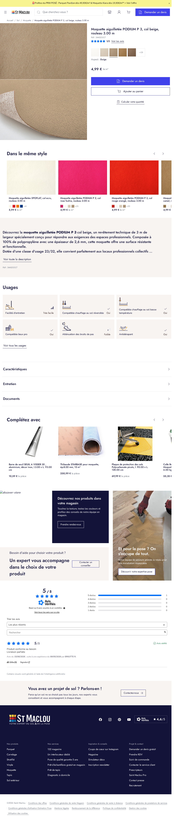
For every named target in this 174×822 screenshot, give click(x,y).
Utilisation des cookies (18, 813)
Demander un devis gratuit (142, 749)
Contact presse (136, 780)
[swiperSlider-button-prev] (154, 154)
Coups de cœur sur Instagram (103, 749)
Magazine (93, 754)
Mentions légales (61, 808)
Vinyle (10, 765)
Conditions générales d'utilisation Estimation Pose (29, 808)
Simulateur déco (96, 759)
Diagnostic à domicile (59, 775)
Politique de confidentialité (114, 808)
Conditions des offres (37, 803)
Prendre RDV (135, 754)
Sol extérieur (13, 780)
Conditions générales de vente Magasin (67, 803)
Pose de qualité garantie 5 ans (63, 759)
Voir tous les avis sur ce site (46, 612)
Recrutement (135, 785)
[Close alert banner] (169, 3)
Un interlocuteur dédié (59, 754)
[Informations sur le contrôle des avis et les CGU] (64, 608)
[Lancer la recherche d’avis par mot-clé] (165, 632)
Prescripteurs (135, 770)
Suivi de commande (139, 759)
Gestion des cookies (138, 808)
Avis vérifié (162, 643)
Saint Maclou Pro (137, 775)
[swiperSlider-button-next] (163, 154)
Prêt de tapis (54, 770)
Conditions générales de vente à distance (105, 803)
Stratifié (10, 759)
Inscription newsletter (98, 765)
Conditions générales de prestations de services (146, 803)
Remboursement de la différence (86, 808)
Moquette (11, 770)
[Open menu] (5, 12)
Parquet (10, 749)
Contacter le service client (142, 765)
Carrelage (12, 754)
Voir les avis (117, 41)
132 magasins (55, 749)
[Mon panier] (128, 12)
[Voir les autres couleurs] (141, 52)
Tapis (9, 775)
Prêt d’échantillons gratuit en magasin (66, 765)
